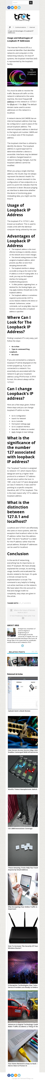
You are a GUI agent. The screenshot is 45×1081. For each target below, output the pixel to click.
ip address (26, 603)
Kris (17, 625)
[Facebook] (9, 7)
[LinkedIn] (19, 7)
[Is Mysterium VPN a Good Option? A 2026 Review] (22, 661)
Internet (32, 27)
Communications (20, 27)
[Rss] (15, 7)
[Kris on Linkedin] (22, 645)
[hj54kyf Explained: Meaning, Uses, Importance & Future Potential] (33, 661)
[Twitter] (12, 7)
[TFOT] (22, 16)
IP (20, 603)
